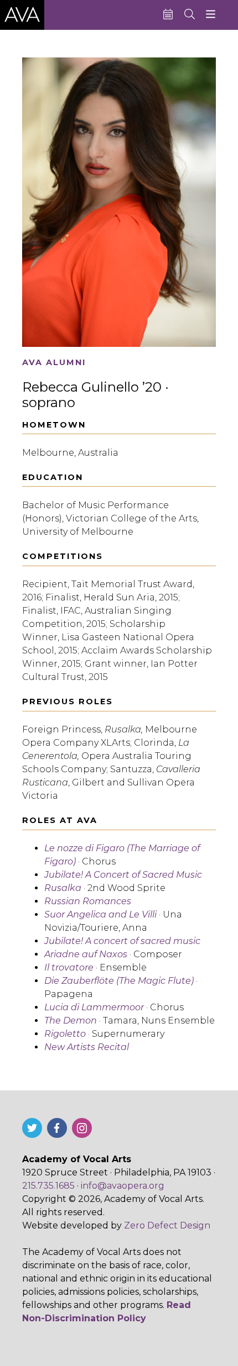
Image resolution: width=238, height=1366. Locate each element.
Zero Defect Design (167, 1225)
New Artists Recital (86, 1047)
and (100, 914)
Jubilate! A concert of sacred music (122, 941)
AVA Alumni (54, 362)
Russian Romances (87, 901)
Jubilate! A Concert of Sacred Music (123, 874)
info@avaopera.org (122, 1185)
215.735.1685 (48, 1185)
